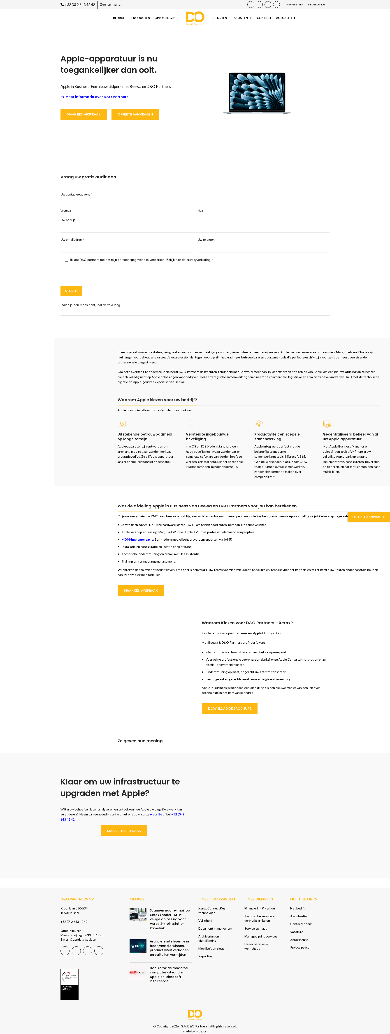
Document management (215, 928)
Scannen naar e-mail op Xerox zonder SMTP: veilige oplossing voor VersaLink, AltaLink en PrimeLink (170, 919)
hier (178, 259)
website (156, 814)
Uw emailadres (72, 239)
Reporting (205, 956)
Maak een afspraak (84, 114)
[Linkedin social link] (268, 4)
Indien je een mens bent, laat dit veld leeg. (90, 305)
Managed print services (260, 936)
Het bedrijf (297, 908)
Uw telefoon (206, 239)
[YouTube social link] (259, 4)
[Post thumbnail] (138, 920)
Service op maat (255, 928)
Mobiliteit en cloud (211, 948)
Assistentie (298, 916)
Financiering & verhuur (260, 908)
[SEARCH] (160, 5)
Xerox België (299, 940)
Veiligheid (205, 920)
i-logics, (201, 1031)
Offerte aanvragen (368, 517)
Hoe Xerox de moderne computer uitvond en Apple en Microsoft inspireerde (169, 975)
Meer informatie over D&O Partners (96, 97)
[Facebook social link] (250, 4)
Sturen (71, 291)
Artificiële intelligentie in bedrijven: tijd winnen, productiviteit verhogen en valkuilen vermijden (169, 948)
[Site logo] (195, 18)
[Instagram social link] (276, 4)
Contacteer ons (301, 924)
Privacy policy (299, 947)
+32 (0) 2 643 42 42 (80, 4)
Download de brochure (229, 708)
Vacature (296, 932)
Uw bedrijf (67, 220)
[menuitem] (317, 4)
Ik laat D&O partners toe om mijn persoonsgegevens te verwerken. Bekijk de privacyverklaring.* (141, 259)
